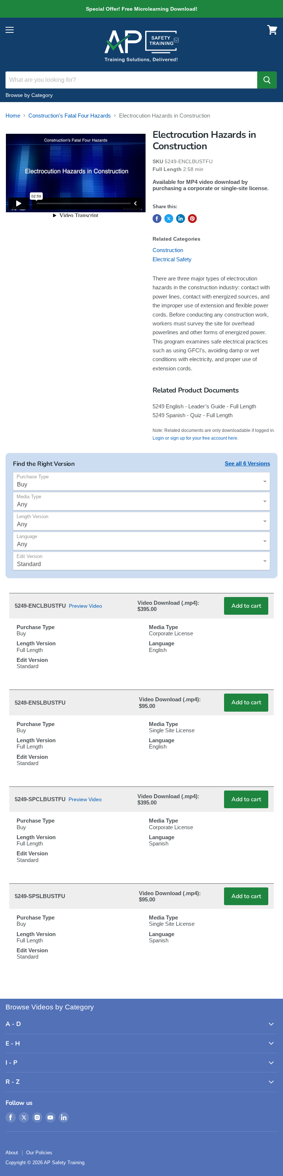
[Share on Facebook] (157, 218)
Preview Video (85, 606)
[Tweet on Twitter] (168, 218)
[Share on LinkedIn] (180, 218)
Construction (168, 250)
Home (13, 115)
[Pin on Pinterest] (192, 218)
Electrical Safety (172, 259)
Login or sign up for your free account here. (195, 438)
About (12, 1152)
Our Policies (39, 1152)
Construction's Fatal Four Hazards (69, 115)
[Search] (267, 79)
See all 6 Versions (247, 463)
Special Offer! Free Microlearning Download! (141, 9)
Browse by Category (29, 95)
